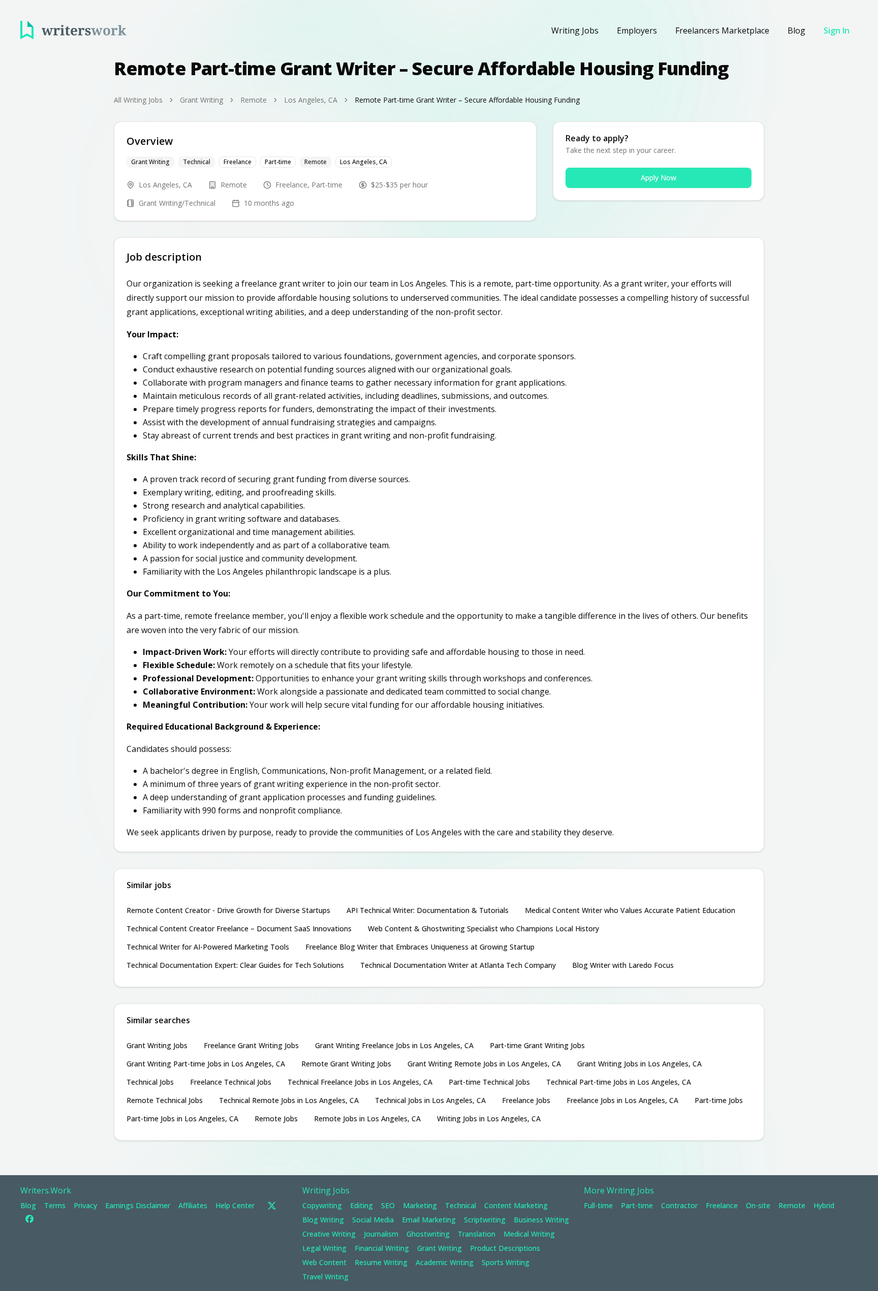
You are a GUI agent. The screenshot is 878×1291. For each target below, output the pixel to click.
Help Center (235, 1205)
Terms (55, 1205)
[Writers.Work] (73, 30)
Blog (796, 30)
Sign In (837, 30)
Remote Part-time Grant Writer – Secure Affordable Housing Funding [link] (467, 100)
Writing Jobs (575, 30)
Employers (637, 30)
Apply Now (658, 177)
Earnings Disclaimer (137, 1205)
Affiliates (192, 1205)
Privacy (85, 1205)
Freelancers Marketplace (722, 30)
